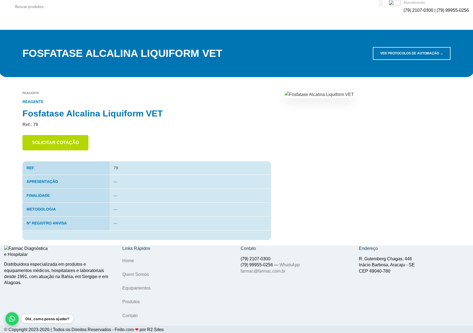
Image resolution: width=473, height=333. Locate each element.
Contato (130, 315)
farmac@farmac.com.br (263, 271)
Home (128, 260)
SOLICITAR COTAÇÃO (55, 142)
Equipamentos (136, 288)
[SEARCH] (381, 3)
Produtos (131, 301)
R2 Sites (155, 329)
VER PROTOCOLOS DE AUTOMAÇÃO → (411, 53)
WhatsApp (289, 264)
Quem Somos (135, 274)
